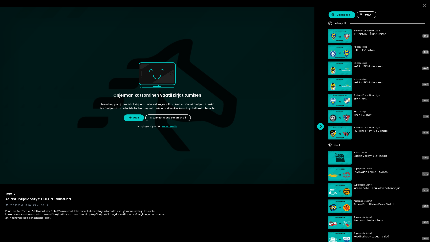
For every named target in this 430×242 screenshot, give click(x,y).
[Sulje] (424, 5)
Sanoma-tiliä (169, 126)
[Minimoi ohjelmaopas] (320, 126)
